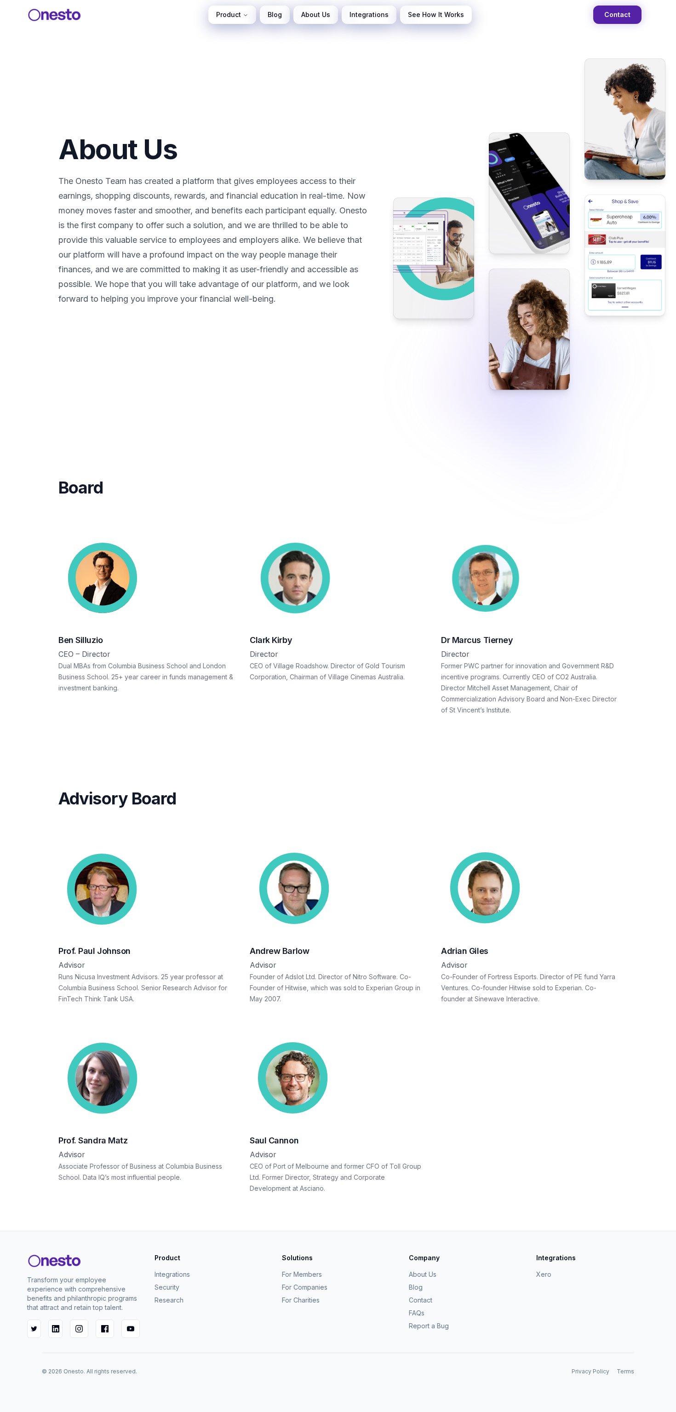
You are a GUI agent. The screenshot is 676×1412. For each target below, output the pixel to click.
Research (169, 1300)
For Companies (304, 1287)
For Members (302, 1274)
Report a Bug (429, 1326)
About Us (315, 14)
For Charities (301, 1300)
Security (167, 1287)
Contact (617, 14)
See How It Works (436, 14)
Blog (275, 14)
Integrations (369, 14)
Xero (543, 1274)
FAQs (416, 1313)
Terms (625, 1371)
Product (228, 14)
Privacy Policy (590, 1371)
